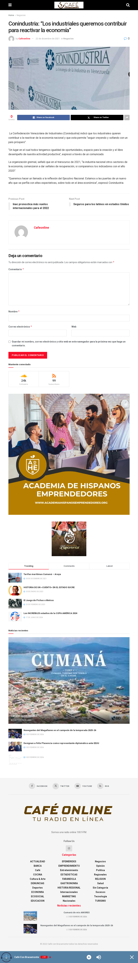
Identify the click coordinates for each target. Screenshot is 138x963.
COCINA (37, 874)
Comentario (16, 269)
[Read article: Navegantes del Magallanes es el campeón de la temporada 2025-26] (15, 733)
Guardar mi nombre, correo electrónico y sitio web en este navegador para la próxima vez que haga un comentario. (69, 343)
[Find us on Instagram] (69, 848)
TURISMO (100, 900)
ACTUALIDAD (37, 861)
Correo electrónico (20, 326)
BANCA (38, 865)
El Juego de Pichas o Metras (39, 600)
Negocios (21, 15)
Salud (100, 883)
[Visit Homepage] (68, 5)
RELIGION (100, 879)
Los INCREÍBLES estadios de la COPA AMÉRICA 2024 (50, 613)
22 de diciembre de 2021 (48, 38)
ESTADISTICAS (69, 874)
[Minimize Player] (132, 957)
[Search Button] (128, 5)
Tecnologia (100, 896)
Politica (100, 870)
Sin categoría (100, 887)
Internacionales (69, 892)
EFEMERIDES (69, 861)
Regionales (100, 874)
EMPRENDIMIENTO (69, 865)
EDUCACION (37, 900)
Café (37, 870)
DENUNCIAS (37, 883)
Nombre (14, 311)
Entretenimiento (69, 870)
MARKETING (69, 896)
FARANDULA (69, 879)
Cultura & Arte (37, 879)
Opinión (100, 865)
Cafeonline (24, 38)
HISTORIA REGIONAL (69, 887)
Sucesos (100, 892)
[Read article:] (15, 759)
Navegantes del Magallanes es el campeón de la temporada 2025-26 (60, 730)
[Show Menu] (10, 5)
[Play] (89, 957)
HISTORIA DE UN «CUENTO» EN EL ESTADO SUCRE (49, 587)
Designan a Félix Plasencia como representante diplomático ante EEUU (61, 743)
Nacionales (69, 900)
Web (74, 326)
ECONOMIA (37, 892)
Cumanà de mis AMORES (24, 716)
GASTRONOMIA (69, 883)
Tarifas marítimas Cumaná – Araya (42, 574)
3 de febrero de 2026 (21, 720)
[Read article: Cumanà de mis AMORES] (69, 680)
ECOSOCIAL (37, 896)
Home (11, 15)
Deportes (37, 887)
